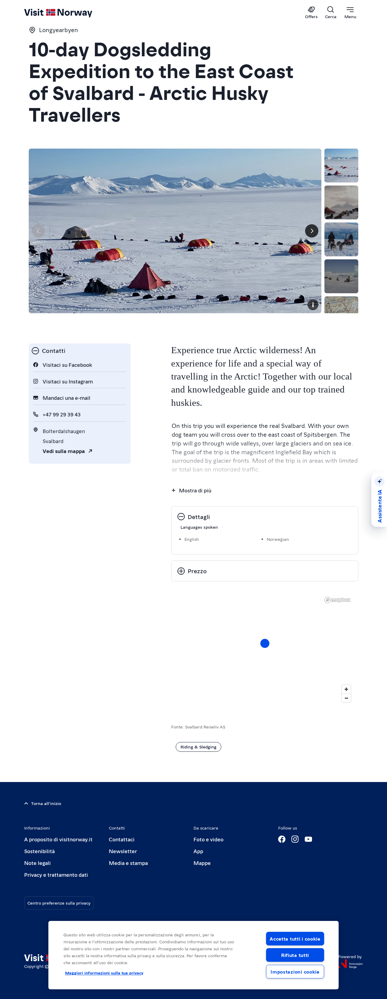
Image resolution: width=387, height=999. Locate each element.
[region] (265, 649)
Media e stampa (128, 862)
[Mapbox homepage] (337, 599)
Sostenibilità (39, 850)
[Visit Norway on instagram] (295, 839)
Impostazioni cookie (295, 971)
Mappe (202, 862)
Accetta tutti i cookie (295, 938)
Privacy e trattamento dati (56, 874)
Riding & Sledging (198, 746)
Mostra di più (195, 490)
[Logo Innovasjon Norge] (350, 963)
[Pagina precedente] (38, 231)
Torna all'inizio (46, 803)
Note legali (37, 862)
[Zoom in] (346, 689)
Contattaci (122, 839)
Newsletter (123, 850)
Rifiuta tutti (295, 955)
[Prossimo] (311, 231)
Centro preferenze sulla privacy (59, 902)
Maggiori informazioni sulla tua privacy (104, 972)
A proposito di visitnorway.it (58, 839)
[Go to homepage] (68, 13)
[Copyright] (312, 304)
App (198, 850)
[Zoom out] (346, 698)
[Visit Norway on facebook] (281, 839)
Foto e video (208, 839)
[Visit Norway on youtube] (308, 839)
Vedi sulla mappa (64, 450)
